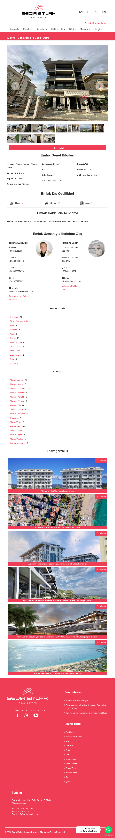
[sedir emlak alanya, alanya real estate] (38, 11)
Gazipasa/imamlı (16, 443)
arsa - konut (14, 342)
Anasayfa (14, 29)
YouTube (24, 296)
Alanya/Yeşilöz (15, 439)
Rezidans (13, 317)
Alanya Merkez (15, 380)
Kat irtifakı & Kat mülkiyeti (76, 700)
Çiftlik (11, 363)
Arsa (11, 334)
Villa (11, 325)
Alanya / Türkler (16, 401)
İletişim (98, 29)
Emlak (26, 29)
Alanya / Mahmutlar (17, 388)
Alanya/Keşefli (15, 435)
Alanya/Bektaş (15, 426)
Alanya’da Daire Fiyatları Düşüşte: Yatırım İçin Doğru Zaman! (85, 706)
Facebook (13, 296)
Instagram (13, 299)
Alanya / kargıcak (16, 414)
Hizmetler (41, 29)
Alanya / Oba (14, 405)
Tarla (11, 359)
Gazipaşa (13, 418)
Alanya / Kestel (15, 384)
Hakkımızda (57, 29)
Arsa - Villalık (14, 346)
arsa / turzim (14, 355)
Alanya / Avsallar (16, 392)
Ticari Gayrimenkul (17, 321)
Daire (11, 338)
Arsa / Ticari (14, 351)
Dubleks (12, 329)
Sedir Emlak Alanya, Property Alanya (29, 832)
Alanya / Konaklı (16, 397)
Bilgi (71, 29)
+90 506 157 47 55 (96, 23)
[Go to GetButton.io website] (108, 835)
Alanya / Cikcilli (15, 409)
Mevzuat (84, 29)
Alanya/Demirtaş (16, 430)
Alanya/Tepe (14, 422)
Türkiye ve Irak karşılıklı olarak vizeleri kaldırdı (86, 713)
